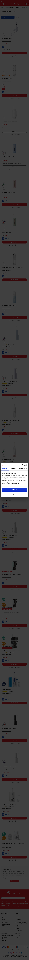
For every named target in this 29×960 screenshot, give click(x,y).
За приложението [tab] (23, 468)
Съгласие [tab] (4, 468)
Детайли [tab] (13, 468)
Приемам (14, 489)
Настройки (13, 494)
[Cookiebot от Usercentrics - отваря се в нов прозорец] (21, 465)
